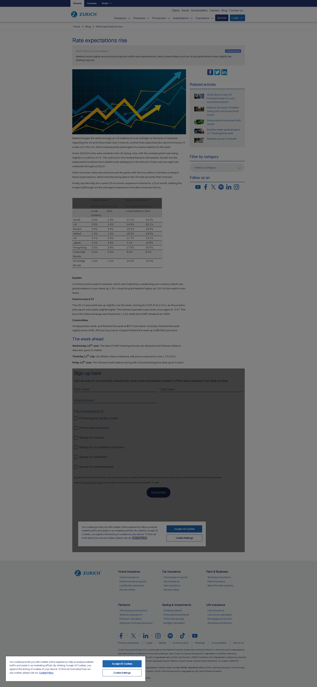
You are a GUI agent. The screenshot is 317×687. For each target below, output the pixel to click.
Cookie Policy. (46, 672)
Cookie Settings (122, 672)
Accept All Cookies (122, 663)
